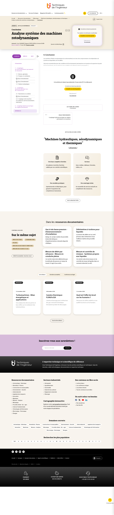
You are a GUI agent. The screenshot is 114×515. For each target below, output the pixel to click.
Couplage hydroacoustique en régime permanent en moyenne (59, 117)
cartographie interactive (59, 404)
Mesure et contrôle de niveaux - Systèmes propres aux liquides (87, 254)
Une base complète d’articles (57, 162)
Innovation (15, 396)
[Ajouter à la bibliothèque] (63, 44)
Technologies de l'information (20, 409)
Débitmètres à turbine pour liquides (87, 231)
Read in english (30, 45)
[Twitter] (79, 400)
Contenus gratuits (59, 13)
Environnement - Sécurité (19, 390)
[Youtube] (83, 400)
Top (14, 441)
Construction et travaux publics (21, 387)
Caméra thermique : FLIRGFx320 (54, 296)
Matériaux (15, 398)
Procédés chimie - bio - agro (20, 404)
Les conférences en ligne (82, 385)
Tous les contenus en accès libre (84, 390)
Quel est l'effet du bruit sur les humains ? (86, 296)
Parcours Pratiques (33, 13)
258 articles (73, 148)
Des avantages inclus (87, 183)
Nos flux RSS (79, 405)
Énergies (15, 413)
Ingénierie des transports (19, 394)
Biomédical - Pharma (18, 385)
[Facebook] (76, 400)
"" (73, 141)
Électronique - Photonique (19, 411)
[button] (25, 78)
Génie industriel (17, 392)
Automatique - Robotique (19, 383)
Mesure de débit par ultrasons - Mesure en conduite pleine (54, 254)
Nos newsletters (80, 403)
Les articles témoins (81, 387)
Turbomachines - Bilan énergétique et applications (25, 297)
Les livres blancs (80, 383)
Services (87, 162)
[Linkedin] (86, 400)
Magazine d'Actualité (45, 13)
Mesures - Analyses (17, 400)
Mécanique (15, 402)
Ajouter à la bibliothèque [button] (56, 44)
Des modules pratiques (57, 183)
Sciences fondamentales (19, 407)
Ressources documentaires (18, 13)
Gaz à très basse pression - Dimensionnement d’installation (56, 232)
